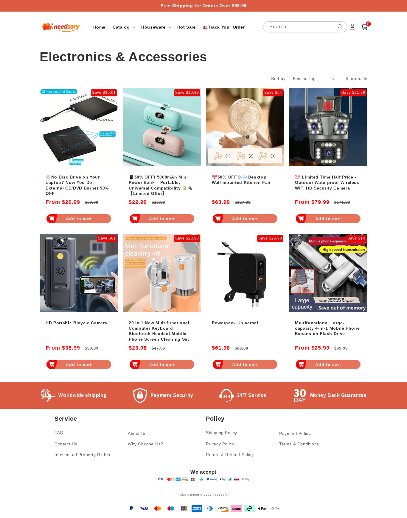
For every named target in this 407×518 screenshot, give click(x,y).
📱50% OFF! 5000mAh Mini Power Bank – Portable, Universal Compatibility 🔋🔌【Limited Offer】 (161, 185)
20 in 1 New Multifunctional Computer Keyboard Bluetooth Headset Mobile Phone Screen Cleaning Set (159, 331)
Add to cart (79, 218)
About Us (137, 433)
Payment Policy (294, 433)
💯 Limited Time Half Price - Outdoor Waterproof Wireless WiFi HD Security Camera (327, 182)
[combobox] (305, 27)
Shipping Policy (221, 432)
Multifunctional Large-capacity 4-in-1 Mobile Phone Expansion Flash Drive (327, 328)
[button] (123, 27)
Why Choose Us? (145, 444)
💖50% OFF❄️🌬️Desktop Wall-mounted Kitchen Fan (241, 180)
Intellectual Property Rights (82, 454)
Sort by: (279, 78)
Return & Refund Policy (230, 454)
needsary (220, 494)
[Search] (340, 27)
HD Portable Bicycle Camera (76, 322)
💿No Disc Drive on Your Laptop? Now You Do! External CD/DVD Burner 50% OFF (77, 185)
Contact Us (66, 444)
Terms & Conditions (299, 444)
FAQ (59, 432)
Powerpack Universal (235, 322)
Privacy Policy (220, 444)
